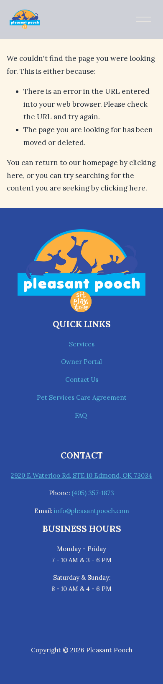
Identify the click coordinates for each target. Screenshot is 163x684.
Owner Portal (81, 362)
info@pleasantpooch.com (91, 511)
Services (81, 344)
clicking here (123, 188)
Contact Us (81, 379)
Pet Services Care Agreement (82, 397)
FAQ (82, 415)
